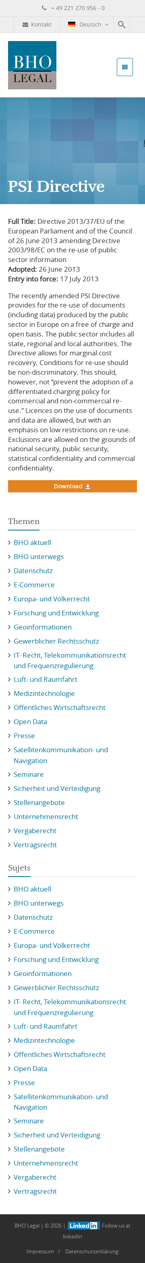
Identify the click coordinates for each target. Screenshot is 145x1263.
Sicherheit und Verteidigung (57, 788)
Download (68, 486)
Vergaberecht (35, 830)
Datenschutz (33, 570)
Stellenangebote (39, 802)
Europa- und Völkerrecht (52, 598)
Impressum (40, 1251)
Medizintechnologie (44, 693)
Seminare (29, 774)
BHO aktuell (32, 542)
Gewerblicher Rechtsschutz (56, 641)
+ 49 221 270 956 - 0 (77, 8)
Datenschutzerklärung (91, 1251)
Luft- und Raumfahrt (45, 679)
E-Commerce (34, 584)
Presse (24, 735)
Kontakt (41, 24)
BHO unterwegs (39, 556)
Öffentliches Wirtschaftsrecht (60, 707)
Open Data (30, 721)
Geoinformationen (43, 627)
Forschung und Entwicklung (56, 612)
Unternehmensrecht (46, 816)
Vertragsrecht (35, 844)
